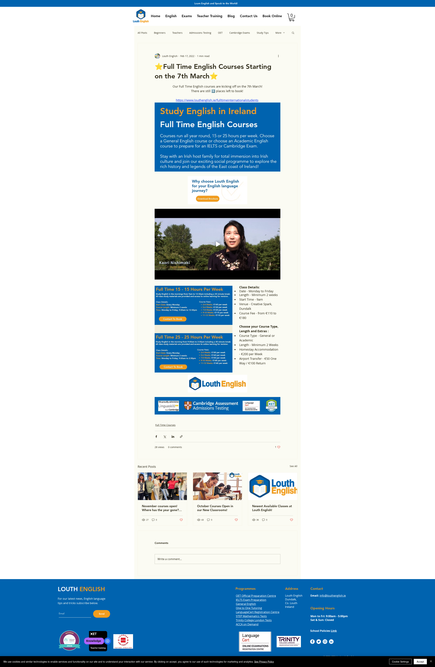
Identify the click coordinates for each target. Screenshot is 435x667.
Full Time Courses (165, 425)
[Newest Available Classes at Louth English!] (272, 486)
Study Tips (263, 32)
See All (293, 466)
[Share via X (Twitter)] (164, 436)
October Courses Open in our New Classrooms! (215, 508)
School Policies (323, 631)
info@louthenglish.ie (333, 595)
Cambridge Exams (239, 32)
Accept (420, 661)
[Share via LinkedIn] (173, 436)
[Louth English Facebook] (312, 641)
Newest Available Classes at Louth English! (272, 508)
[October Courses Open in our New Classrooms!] (217, 486)
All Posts (142, 32)
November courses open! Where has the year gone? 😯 (160, 508)
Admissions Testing (200, 32)
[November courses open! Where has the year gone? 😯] (162, 486)
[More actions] (278, 56)
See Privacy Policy (264, 661)
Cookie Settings (400, 661)
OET (220, 32)
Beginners (160, 32)
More (278, 32)
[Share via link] (181, 436)
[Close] (431, 661)
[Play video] (217, 244)
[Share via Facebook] (156, 436)
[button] (171, 16)
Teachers (177, 32)
